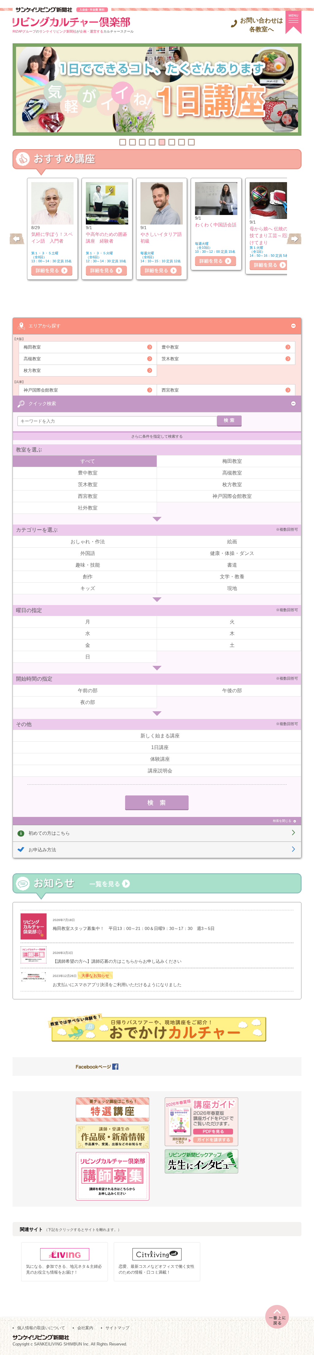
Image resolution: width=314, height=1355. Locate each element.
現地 (232, 588)
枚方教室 (32, 370)
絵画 (232, 541)
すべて (87, 461)
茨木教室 (170, 358)
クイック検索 (42, 403)
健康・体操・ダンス (232, 553)
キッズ (87, 588)
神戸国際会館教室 (41, 390)
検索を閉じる (282, 820)
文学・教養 (232, 576)
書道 (232, 565)
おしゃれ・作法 (88, 541)
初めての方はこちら (49, 833)
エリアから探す (45, 325)
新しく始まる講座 (160, 735)
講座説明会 (160, 770)
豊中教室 (170, 347)
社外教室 (88, 507)
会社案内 (85, 1328)
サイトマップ (117, 1328)
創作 (88, 576)
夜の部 (87, 702)
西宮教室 (170, 390)
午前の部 (88, 690)
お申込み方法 (42, 849)
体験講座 (160, 759)
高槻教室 (32, 358)
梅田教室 (32, 347)
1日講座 (160, 747)
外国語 (87, 553)
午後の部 (232, 690)
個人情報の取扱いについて (41, 1328)
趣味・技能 (87, 565)
